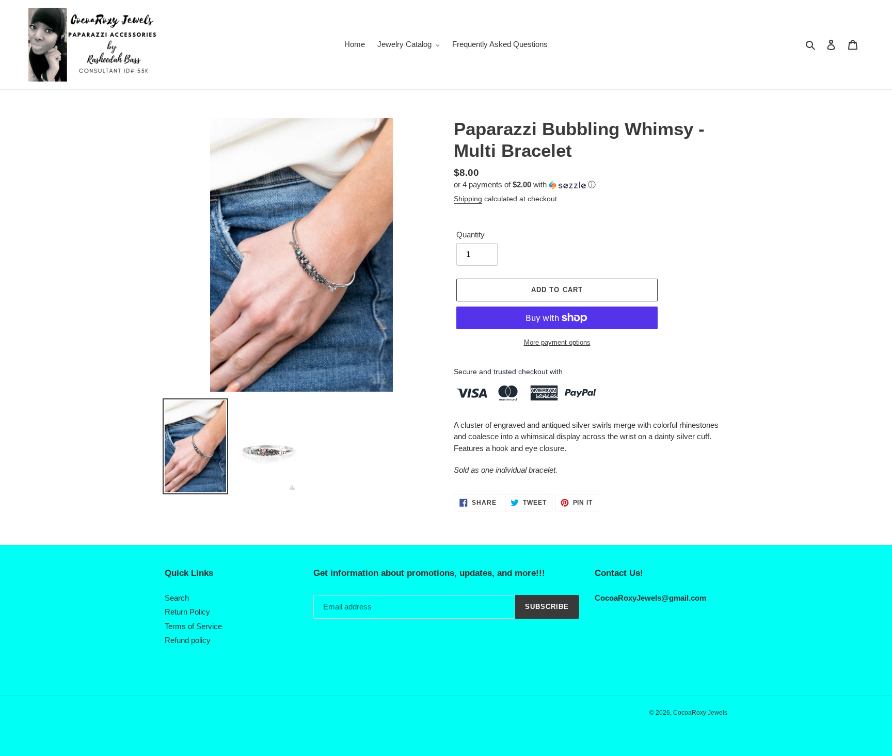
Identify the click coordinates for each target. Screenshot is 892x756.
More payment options (557, 342)
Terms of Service (193, 626)
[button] (525, 185)
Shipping (468, 199)
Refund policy (188, 640)
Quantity (470, 234)
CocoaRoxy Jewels (700, 712)
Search (177, 597)
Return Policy (187, 611)
